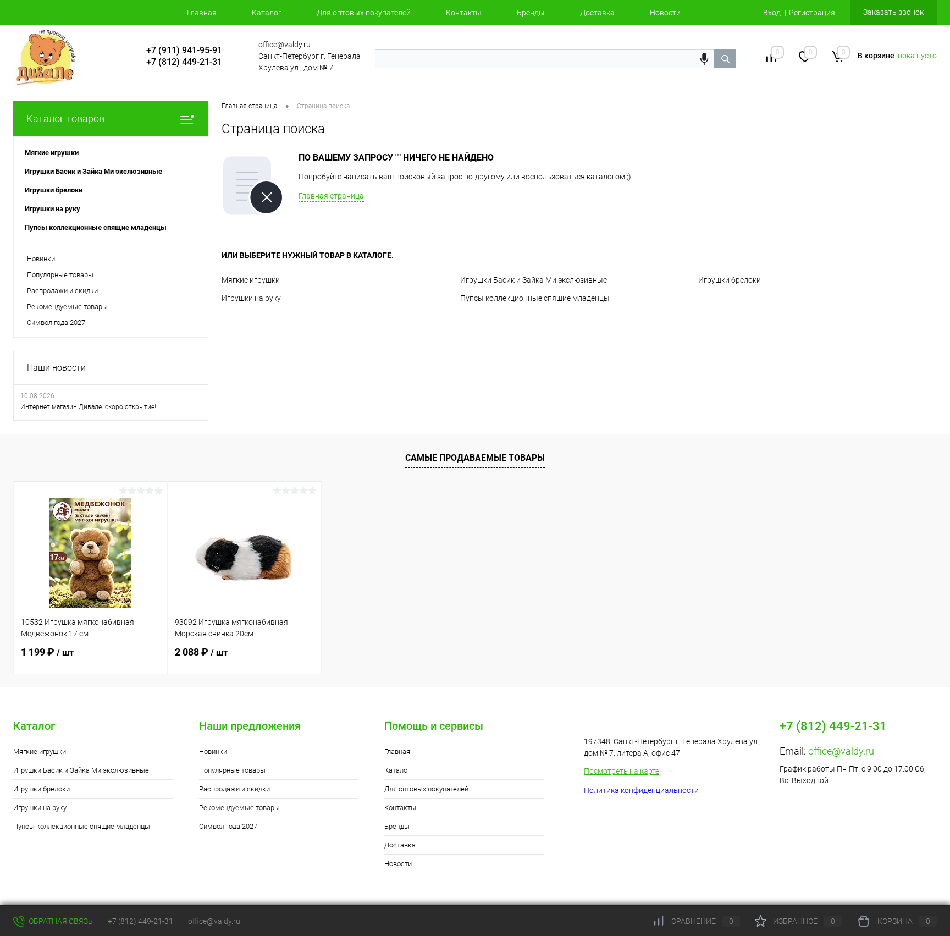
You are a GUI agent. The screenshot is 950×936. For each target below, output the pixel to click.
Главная (202, 12)
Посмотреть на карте (621, 771)
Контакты (464, 12)
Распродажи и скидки (62, 291)
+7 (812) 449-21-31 (140, 921)
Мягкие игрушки (251, 280)
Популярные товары (60, 275)
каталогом (606, 176)
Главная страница (331, 195)
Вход (772, 12)
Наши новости (56, 367)
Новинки (41, 259)
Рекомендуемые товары (67, 306)
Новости (665, 12)
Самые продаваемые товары (475, 458)
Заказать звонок (893, 12)
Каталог (266, 12)
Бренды (531, 12)
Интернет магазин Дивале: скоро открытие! (88, 407)
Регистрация (812, 12)
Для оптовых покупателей (364, 12)
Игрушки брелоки (729, 280)
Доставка (597, 12)
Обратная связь (60, 921)
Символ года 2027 (56, 322)
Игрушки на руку (251, 298)
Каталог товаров (65, 118)
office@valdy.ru (841, 751)
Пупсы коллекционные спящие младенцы (535, 298)
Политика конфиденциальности (641, 790)
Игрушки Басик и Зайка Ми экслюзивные (533, 280)
